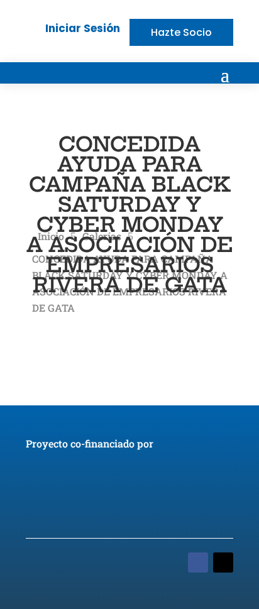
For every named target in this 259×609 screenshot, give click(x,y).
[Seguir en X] (223, 562)
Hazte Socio (181, 32)
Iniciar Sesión (82, 28)
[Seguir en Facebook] (198, 562)
